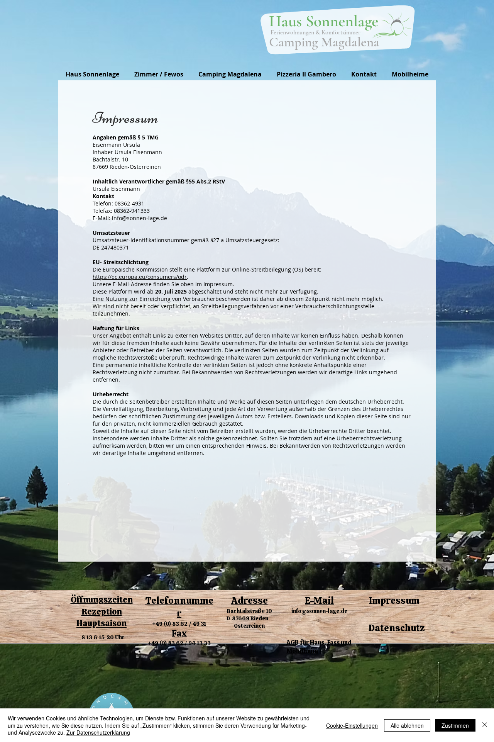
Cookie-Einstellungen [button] (352, 725)
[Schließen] (484, 725)
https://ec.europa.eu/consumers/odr (140, 276)
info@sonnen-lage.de (319, 611)
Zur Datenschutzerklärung (98, 732)
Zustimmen (455, 725)
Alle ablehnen (407, 725)
